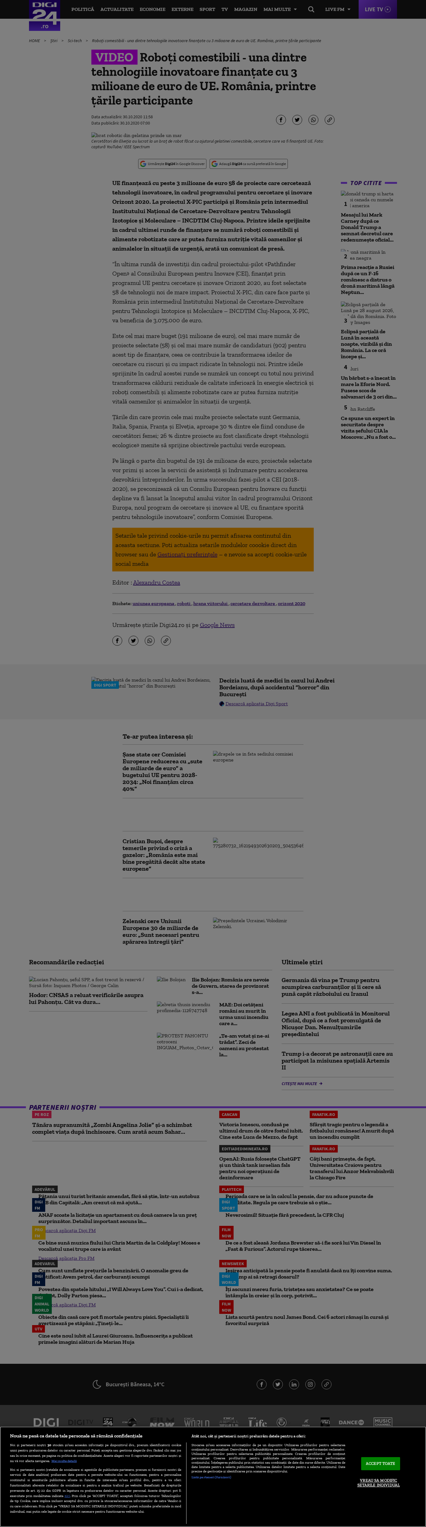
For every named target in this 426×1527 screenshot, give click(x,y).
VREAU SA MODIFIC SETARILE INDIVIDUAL (378, 1483)
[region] (213, 1477)
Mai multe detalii (64, 1461)
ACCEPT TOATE (380, 1463)
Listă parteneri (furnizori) (211, 1477)
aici (67, 1495)
